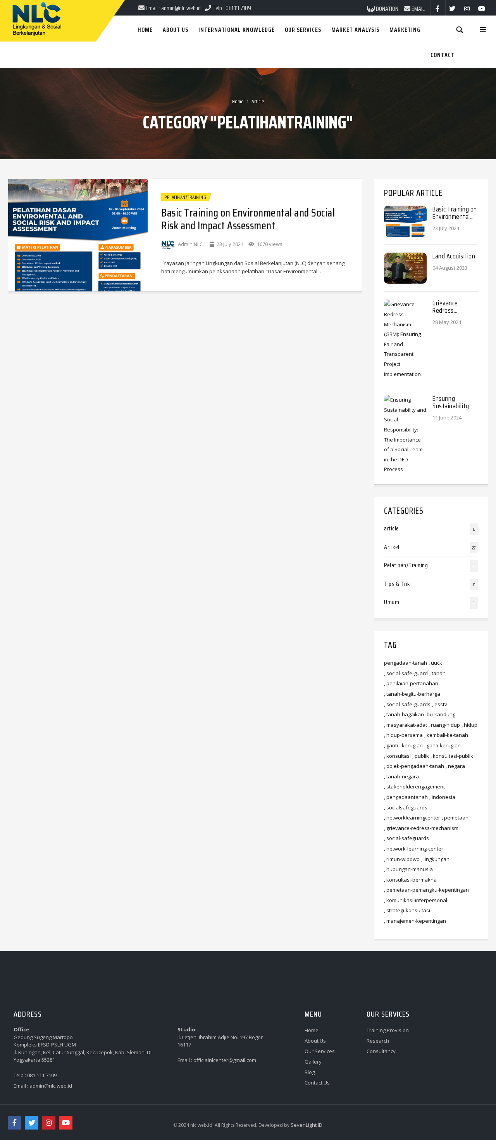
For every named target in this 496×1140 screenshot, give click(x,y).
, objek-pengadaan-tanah (414, 765)
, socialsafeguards (405, 807)
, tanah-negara (401, 776)
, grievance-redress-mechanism (421, 828)
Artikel (392, 547)
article (391, 528)
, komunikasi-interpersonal (415, 900)
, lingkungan (435, 859)
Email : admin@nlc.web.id (43, 1085)
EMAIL (417, 9)
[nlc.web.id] (9, 1)
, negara (455, 765)
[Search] (459, 29)
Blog (310, 1072)
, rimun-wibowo (402, 859)
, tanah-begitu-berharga (412, 693)
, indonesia (442, 796)
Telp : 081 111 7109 (35, 1075)
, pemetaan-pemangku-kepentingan (426, 889)
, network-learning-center (413, 848)
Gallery (313, 1061)
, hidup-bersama (403, 734)
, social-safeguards (406, 838)
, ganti (391, 745)
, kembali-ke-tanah (446, 734)
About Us (315, 1040)
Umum (391, 602)
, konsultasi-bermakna (410, 879)
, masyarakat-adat (405, 724)
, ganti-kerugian (442, 745)
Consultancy (381, 1051)
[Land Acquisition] (405, 267)
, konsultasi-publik (452, 755)
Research (378, 1040)
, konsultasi (397, 755)
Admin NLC (190, 244)
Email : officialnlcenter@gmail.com (216, 1060)
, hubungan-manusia (408, 869)
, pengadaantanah (406, 796)
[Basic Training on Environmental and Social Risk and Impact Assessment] (78, 234)
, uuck (435, 662)
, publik (420, 755)
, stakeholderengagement (414, 786)
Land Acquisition (453, 256)
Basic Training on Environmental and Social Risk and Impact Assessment (248, 219)
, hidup (469, 724)
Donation (386, 9)
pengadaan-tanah (405, 662)
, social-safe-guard (406, 673)
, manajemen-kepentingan (415, 920)
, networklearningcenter (412, 817)
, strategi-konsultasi (407, 910)
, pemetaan (455, 817)
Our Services (320, 1051)
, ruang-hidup (444, 724)
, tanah (437, 673)
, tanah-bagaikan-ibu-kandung (419, 714)
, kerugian (411, 745)
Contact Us (317, 1082)
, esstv (439, 704)
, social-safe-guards (407, 704)
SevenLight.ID (306, 1124)
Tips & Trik (397, 584)
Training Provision (388, 1030)
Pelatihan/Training (185, 197)
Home (238, 101)
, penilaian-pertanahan (411, 683)
